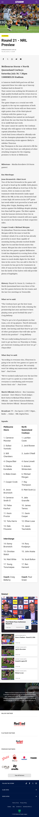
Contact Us (18, 806)
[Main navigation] (2, 2)
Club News (5, 36)
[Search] (37, 2)
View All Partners (19, 775)
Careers (9, 806)
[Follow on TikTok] (26, 783)
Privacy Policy (23, 802)
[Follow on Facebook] (29, 783)
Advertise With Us (27, 806)
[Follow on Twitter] (33, 783)
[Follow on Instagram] (36, 783)
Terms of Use (15, 802)
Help (14, 806)
